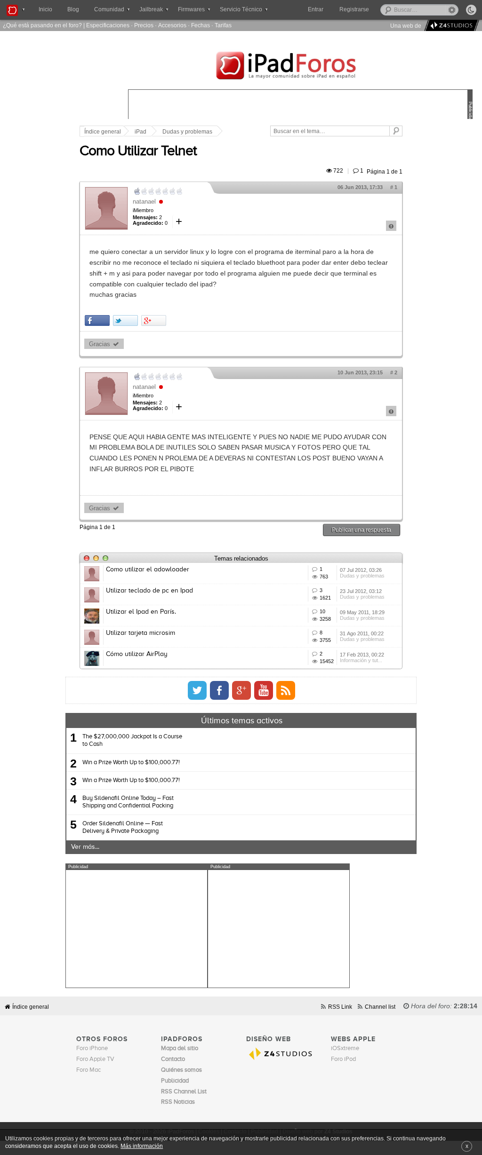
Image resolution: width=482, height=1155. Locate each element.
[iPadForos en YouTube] (263, 690)
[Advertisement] (136, 929)
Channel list (380, 1007)
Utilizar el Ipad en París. (141, 612)
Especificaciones (107, 25)
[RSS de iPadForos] (285, 690)
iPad (140, 131)
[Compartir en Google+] (153, 320)
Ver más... (85, 847)
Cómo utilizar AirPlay (137, 654)
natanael (144, 201)
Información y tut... (361, 660)
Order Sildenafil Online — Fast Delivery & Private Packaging (122, 827)
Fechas (200, 25)
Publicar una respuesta (361, 530)
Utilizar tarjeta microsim (140, 633)
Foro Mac (88, 1070)
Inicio (45, 9)
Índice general (102, 131)
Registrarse (354, 9)
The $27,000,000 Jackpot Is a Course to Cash (132, 740)
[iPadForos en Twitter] (197, 690)
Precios (143, 25)
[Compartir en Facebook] (97, 320)
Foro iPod (343, 1059)
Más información (141, 1146)
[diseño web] (450, 26)
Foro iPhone (92, 1048)
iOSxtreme (345, 1048)
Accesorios (172, 25)
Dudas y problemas (187, 131)
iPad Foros (300, 66)
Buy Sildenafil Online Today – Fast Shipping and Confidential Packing (128, 802)
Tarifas (223, 25)
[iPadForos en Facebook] (219, 690)
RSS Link (340, 1007)
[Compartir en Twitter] (125, 320)
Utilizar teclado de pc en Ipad (149, 590)
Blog (73, 9)
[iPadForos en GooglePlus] (241, 690)
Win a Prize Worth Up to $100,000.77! (131, 762)
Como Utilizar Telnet (138, 151)
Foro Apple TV (95, 1059)
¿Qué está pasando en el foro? (42, 25)
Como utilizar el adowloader (147, 569)
